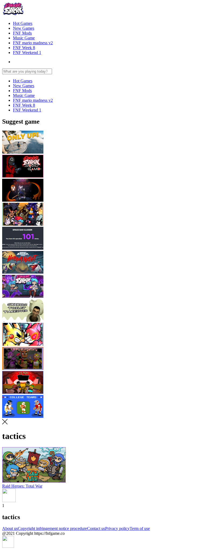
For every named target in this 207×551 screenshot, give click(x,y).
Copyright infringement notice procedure (52, 528)
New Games (23, 28)
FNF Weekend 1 (27, 52)
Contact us (96, 528)
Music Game (24, 38)
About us (10, 528)
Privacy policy (117, 528)
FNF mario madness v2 (33, 42)
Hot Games (22, 23)
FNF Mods (22, 33)
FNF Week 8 (24, 47)
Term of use (140, 528)
